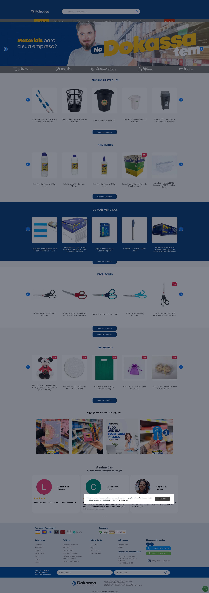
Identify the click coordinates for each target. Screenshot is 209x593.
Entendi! (162, 499)
